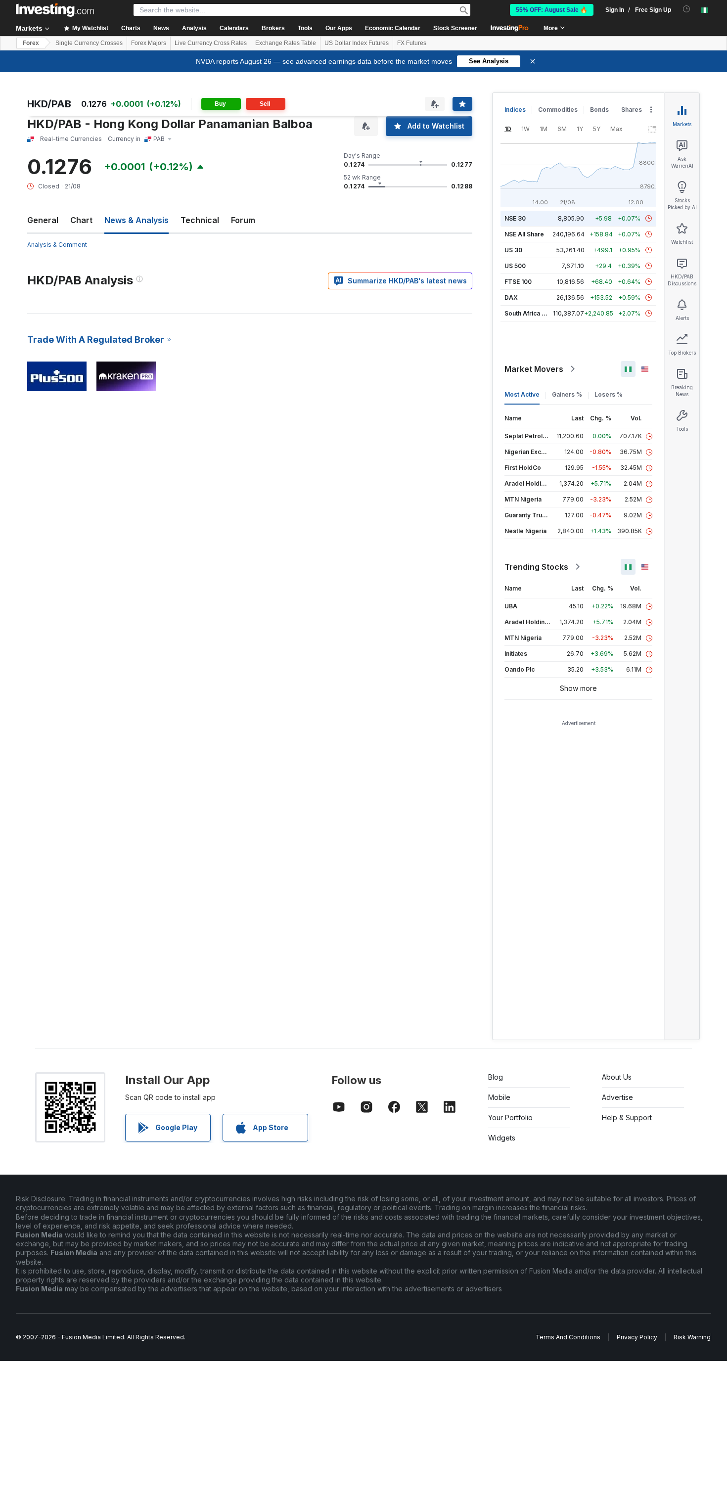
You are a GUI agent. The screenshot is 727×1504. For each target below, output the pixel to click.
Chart (81, 220)
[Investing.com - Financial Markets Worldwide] (55, 10)
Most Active (522, 394)
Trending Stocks (536, 567)
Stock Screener (455, 28)
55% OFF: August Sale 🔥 (552, 9)
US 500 (515, 266)
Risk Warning (692, 1337)
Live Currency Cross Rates (211, 43)
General (42, 220)
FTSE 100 (518, 281)
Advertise (617, 1097)
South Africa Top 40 (533, 313)
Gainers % (567, 394)
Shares (631, 109)
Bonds (599, 109)
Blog (495, 1077)
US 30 (513, 250)
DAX (511, 297)
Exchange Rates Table (285, 43)
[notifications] (686, 9)
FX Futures (411, 43)
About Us (617, 1077)
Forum (243, 220)
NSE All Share (524, 234)
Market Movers (533, 369)
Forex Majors (148, 43)
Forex (31, 43)
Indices (515, 109)
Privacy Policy (637, 1337)
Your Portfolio (510, 1117)
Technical (200, 220)
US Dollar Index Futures (356, 43)
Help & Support (627, 1117)
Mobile (499, 1097)
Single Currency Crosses (89, 43)
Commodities (558, 109)
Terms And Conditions (568, 1337)
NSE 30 (515, 218)
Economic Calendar (392, 28)
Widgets (501, 1138)
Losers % (608, 394)
